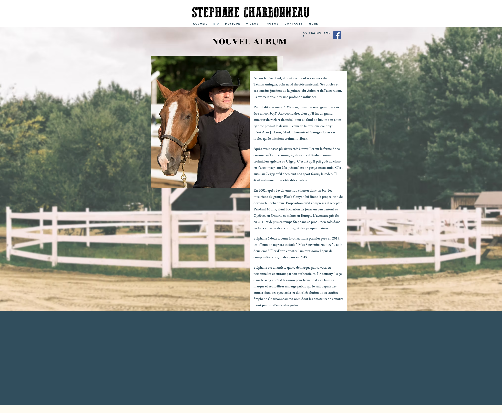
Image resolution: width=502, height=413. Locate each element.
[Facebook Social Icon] (337, 35)
